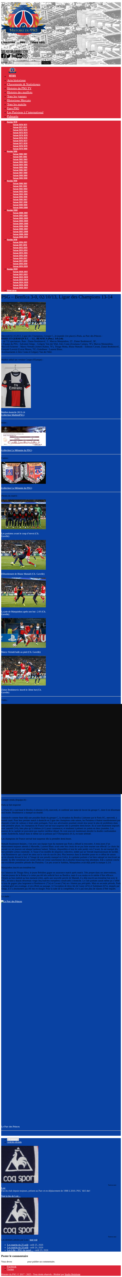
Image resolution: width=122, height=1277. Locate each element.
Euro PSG (13, 108)
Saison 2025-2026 (20, 285)
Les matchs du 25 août (17, 1245)
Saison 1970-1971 (20, 124)
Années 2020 (12, 269)
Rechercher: (6, 62)
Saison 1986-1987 (20, 170)
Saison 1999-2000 (20, 207)
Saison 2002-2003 (20, 218)
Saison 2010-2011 (20, 242)
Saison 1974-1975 (20, 135)
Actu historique (16, 80)
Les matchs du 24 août (17, 1247)
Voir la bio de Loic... (11, 1196)
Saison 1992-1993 (20, 188)
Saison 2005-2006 (20, 226)
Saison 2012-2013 (20, 247)
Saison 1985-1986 (20, 167)
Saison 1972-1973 (20, 130)
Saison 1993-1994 (20, 191)
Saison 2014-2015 (20, 253)
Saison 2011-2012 (20, 245)
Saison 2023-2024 (20, 279)
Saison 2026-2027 (20, 287)
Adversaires (12, 290)
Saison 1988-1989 (20, 175)
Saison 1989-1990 (20, 178)
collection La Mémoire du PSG (16, 450)
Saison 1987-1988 (20, 172)
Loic (3, 1188)
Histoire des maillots (19, 92)
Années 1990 (12, 180)
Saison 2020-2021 (20, 271)
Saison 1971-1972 (20, 127)
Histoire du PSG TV (19, 88)
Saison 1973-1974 (20, 132)
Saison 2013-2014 (20, 250)
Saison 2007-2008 (20, 231)
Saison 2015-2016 (20, 255)
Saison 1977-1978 (20, 143)
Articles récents (14, 1142)
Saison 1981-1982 (20, 156)
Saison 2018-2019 (20, 263)
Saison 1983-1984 (20, 162)
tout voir (33, 1240)
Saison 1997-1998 (20, 202)
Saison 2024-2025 (20, 282)
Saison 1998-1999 (20, 205)
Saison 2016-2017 (20, 258)
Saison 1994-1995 (20, 194)
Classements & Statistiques (23, 84)
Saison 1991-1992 (20, 186)
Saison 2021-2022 (20, 274)
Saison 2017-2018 (20, 261)
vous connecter (20, 1261)
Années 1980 (12, 151)
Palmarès (12, 116)
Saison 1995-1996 (20, 196)
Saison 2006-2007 (20, 229)
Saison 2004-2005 (20, 223)
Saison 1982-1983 (20, 159)
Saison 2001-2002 (20, 215)
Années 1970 (12, 122)
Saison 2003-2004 (20, 221)
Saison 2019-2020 (20, 266)
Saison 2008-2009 (20, 234)
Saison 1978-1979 (20, 146)
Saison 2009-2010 (20, 237)
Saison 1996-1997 (20, 199)
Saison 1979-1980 (20, 148)
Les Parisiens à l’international (25, 112)
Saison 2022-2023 (20, 277)
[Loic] (19, 1182)
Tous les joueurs (17, 96)
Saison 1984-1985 (20, 164)
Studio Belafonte (72, 1274)
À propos (13, 1139)
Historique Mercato (19, 100)
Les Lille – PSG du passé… (20, 1250)
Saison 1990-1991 (20, 183)
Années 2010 (12, 239)
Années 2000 (12, 210)
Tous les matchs (16, 104)
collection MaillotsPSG (13, 415)
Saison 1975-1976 (20, 138)
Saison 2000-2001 (20, 213)
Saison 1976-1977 (20, 140)
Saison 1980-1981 (20, 154)
